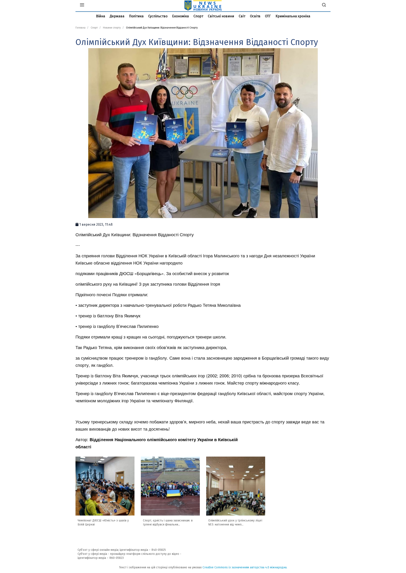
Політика (136, 16)
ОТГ (268, 16)
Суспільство (157, 16)
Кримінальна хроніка (293, 16)
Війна (100, 16)
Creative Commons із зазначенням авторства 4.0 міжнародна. (245, 567)
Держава (117, 16)
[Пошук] (324, 5)
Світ (242, 16)
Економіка (180, 16)
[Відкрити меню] (82, 5)
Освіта (255, 16)
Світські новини (221, 16)
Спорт (198, 16)
